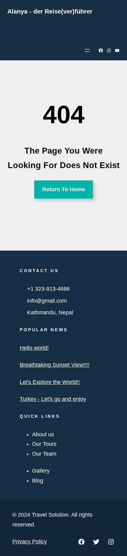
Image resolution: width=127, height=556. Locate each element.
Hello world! (34, 348)
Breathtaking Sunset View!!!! (54, 365)
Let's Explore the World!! (50, 382)
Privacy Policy (29, 541)
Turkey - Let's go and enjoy (53, 399)
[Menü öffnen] (87, 50)
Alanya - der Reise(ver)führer (49, 11)
